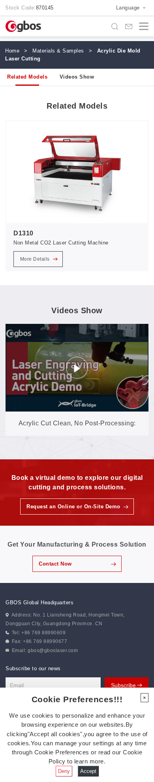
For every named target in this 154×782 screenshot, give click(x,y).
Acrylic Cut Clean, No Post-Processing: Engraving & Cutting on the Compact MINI (77, 428)
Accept (88, 771)
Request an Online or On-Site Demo (73, 506)
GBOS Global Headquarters (39, 602)
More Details (35, 259)
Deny (64, 771)
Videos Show (77, 77)
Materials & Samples (58, 51)
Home (12, 51)
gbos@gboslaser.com (53, 650)
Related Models (27, 77)
